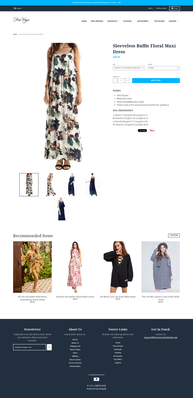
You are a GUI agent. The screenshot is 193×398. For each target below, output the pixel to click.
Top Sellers (159, 21)
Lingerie (172, 21)
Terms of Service (75, 363)
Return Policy (75, 350)
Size (114, 64)
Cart (176, 8)
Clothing (127, 21)
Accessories (142, 21)
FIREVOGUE (100, 385)
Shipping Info (75, 346)
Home (84, 21)
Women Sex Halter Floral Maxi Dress (75, 296)
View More (174, 235)
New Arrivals (97, 21)
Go (49, 347)
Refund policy (75, 366)
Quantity (116, 77)
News (75, 353)
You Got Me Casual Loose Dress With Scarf (160, 298)
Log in (150, 8)
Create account (161, 8)
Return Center (75, 360)
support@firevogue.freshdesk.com (160, 337)
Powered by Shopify (96, 388)
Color (150, 64)
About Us (75, 343)
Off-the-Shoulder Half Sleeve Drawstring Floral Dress (32, 298)
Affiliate (75, 356)
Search (75, 340)
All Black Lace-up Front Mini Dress (118, 296)
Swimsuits (112, 21)
